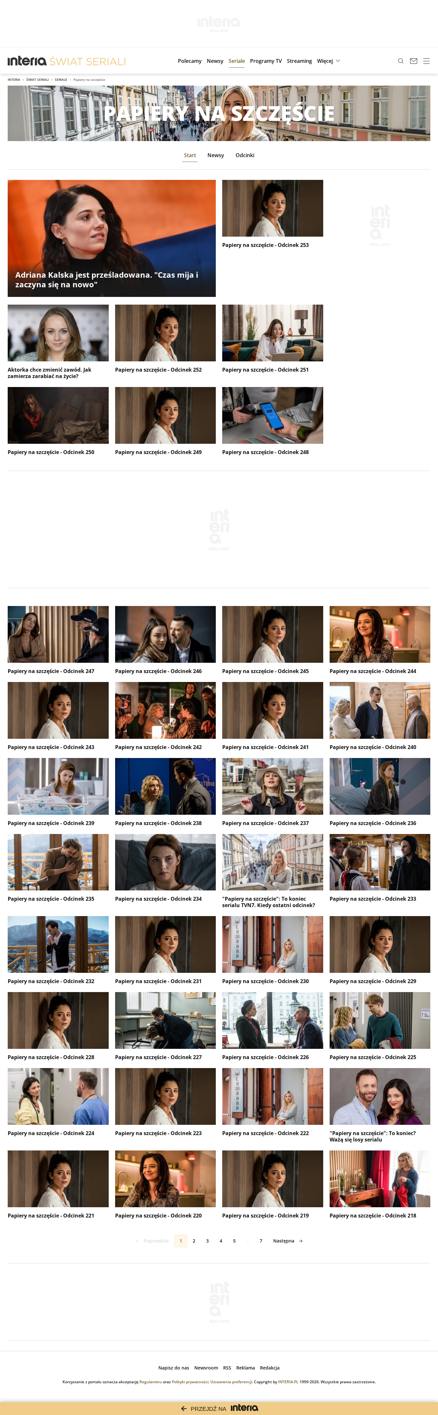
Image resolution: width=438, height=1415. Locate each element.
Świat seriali (37, 79)
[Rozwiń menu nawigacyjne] (426, 61)
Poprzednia (156, 1241)
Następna (283, 1241)
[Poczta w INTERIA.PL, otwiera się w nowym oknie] (413, 61)
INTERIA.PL (288, 1382)
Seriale (61, 79)
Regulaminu (150, 1382)
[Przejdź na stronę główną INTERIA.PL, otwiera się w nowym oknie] (27, 61)
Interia (14, 79)
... (248, 1241)
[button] (329, 61)
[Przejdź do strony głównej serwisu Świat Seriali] (87, 61)
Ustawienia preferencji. (231, 1381)
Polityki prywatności (190, 1382)
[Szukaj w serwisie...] (400, 61)
